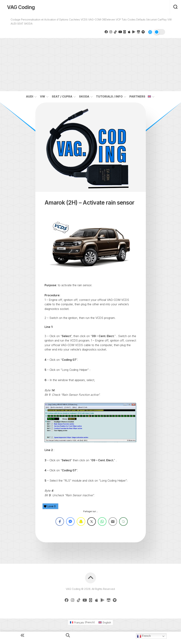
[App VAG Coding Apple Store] (129, 31)
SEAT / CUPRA (62, 96)
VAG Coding (21, 7)
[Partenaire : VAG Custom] (138, 31)
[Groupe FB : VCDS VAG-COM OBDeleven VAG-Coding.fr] (106, 31)
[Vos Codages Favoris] (143, 31)
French (146, 635)
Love (52, 506)
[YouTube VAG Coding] (120, 31)
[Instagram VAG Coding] (110, 31)
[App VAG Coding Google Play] (133, 31)
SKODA (84, 96)
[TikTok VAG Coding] (115, 31)
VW (42, 96)
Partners (137, 96)
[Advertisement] (90, 64)
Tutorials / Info (109, 96)
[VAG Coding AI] (124, 31)
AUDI (29, 96)
